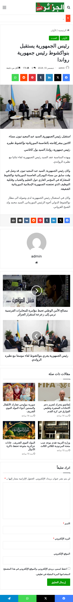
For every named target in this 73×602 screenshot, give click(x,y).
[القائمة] (4, 9)
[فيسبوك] (66, 77)
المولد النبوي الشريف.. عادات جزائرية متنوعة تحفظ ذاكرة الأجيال (20, 446)
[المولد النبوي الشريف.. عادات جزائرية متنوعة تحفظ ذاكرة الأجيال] (19, 430)
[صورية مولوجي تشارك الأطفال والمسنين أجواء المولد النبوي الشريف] (19, 392)
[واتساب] (15, 77)
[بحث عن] (68, 9)
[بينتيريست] (32, 77)
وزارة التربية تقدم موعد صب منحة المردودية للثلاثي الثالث (55, 444)
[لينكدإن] (49, 77)
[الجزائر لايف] (50, 7)
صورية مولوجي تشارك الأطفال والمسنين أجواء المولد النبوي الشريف (19, 408)
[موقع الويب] (36, 262)
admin (62, 68)
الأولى (53, 30)
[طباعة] (13, 220)
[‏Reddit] (23, 77)
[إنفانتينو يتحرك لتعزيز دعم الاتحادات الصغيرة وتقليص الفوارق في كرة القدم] (54, 392)
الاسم (66, 523)
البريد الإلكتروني (61, 538)
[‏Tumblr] (40, 77)
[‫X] (57, 77)
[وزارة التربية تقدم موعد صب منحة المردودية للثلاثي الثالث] (54, 430)
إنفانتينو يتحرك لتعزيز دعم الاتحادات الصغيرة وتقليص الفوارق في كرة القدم (57, 408)
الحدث (54, 38)
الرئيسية (62, 30)
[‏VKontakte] (26, 220)
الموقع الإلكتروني (62, 553)
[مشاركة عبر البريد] (20, 220)
